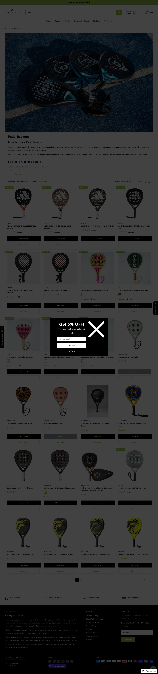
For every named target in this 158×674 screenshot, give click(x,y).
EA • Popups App (149, 671)
